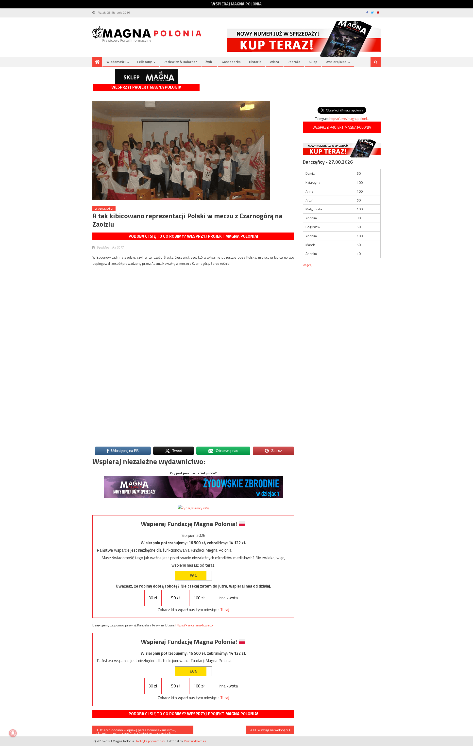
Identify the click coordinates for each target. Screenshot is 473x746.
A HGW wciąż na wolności (269, 729)
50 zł (175, 598)
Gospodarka (231, 61)
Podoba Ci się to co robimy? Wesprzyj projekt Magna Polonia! (193, 236)
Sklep (313, 61)
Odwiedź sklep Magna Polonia (146, 76)
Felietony (144, 61)
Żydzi (209, 61)
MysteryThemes (195, 741)
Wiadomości (115, 61)
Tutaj (224, 609)
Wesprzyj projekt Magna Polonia (146, 87)
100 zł (199, 598)
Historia (255, 61)
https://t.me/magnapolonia (349, 118)
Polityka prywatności (150, 741)
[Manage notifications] (13, 733)
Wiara (274, 61)
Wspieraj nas (336, 61)
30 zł (153, 598)
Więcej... (309, 264)
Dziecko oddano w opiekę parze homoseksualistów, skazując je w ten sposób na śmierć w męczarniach (136, 730)
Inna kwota (228, 598)
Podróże (293, 61)
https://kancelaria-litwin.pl (194, 625)
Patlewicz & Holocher (180, 61)
